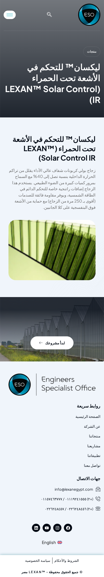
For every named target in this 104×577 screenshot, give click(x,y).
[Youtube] (47, 528)
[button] (49, 15)
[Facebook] (68, 528)
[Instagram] (57, 528)
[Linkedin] (36, 528)
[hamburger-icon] (10, 15)
